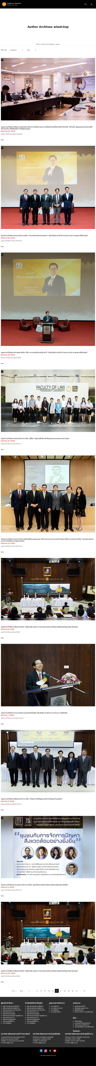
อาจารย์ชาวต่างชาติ (57, 1008)
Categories (13, 50)
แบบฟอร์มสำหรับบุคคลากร (83, 1023)
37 (60, 991)
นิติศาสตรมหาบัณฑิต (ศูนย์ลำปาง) (13, 1015)
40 (72, 991)
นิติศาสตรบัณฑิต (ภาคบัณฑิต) (12, 1010)
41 (76, 991)
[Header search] (91, 4)
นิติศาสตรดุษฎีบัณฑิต (9, 1019)
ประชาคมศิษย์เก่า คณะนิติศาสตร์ (84, 1027)
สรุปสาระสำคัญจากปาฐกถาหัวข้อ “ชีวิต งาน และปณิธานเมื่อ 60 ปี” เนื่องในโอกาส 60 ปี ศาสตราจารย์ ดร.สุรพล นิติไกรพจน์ (44, 352)
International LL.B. (9, 1012)
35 (53, 991)
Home (38, 44)
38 (64, 991)
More (2, 140)
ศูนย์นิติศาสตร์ (79, 1010)
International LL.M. (9, 1017)
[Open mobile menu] (86, 4)
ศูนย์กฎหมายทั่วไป (80, 1006)
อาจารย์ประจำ (55, 1006)
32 (41, 991)
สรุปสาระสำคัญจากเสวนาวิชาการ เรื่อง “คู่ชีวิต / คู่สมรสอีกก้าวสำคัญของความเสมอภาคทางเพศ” (35, 438)
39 (68, 991)
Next (21, 991)
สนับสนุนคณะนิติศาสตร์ (82, 1025)
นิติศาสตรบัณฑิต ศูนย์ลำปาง (11, 1008)
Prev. (13, 991)
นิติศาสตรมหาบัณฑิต (9, 1014)
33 (45, 991)
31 (37, 991)
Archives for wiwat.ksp (47, 44)
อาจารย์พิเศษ (55, 1010)
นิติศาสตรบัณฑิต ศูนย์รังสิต (11, 1006)
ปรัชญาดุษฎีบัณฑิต (8, 1021)
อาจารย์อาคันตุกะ (56, 1012)
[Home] (12, 6)
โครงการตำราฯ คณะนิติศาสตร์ (84, 1012)
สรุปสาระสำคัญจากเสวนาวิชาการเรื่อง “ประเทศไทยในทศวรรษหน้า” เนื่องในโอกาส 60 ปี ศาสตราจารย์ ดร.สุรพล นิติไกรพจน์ (44, 235)
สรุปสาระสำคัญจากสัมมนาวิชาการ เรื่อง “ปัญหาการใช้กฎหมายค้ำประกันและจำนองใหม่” (31, 799)
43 (84, 991)
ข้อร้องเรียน (78, 1021)
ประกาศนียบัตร (7, 1023)
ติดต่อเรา (76, 1031)
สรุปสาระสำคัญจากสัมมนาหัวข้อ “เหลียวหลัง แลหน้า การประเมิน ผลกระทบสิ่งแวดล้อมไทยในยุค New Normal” (39, 627)
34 (49, 991)
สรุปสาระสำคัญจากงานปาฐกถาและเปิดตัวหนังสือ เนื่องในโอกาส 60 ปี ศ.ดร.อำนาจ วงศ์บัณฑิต (34, 713)
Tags (28, 50)
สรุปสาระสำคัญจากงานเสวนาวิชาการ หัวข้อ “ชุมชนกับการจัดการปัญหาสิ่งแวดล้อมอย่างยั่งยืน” (34, 885)
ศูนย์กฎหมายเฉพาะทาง (81, 1008)
